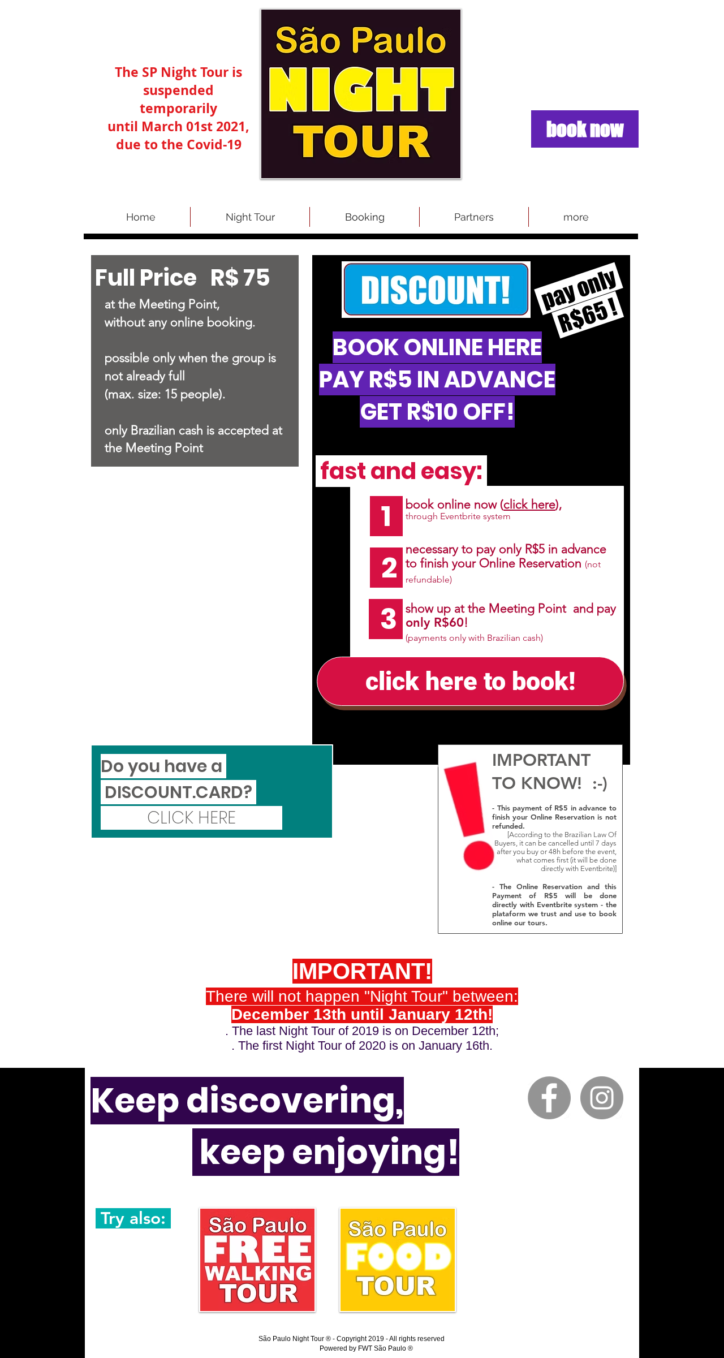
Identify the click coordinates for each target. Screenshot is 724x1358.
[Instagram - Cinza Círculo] (601, 1097)
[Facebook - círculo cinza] (549, 1097)
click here (529, 504)
